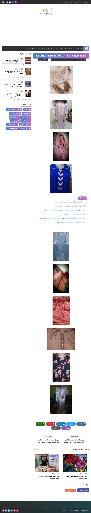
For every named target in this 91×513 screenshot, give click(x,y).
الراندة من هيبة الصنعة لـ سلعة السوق (75, 214)
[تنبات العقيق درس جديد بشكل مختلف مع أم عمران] (28, 84)
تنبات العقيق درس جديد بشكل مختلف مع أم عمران (14, 85)
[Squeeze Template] (88, 510)
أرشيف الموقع (68, 2)
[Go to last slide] (37, 449)
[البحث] (3, 2)
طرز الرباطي (15, 121)
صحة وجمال (79, 48)
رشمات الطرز (25, 117)
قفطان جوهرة (11, 124)
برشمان (26, 109)
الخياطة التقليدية (57, 48)
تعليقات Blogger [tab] (71, 491)
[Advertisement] (45, 31)
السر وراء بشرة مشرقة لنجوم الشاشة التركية (14, 94)
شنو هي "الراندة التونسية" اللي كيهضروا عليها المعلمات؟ (69, 206)
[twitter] (9, 510)
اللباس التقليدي (30, 48)
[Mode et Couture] (45, 12)
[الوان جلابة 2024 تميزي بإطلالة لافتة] (28, 71)
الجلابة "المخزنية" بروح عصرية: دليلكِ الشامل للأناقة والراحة (70, 222)
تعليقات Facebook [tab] (83, 490)
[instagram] (15, 2)
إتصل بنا (61, 2)
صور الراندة (25, 121)
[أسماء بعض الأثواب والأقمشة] (28, 60)
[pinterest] (7, 2)
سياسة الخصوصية (78, 2)
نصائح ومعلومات (69, 48)
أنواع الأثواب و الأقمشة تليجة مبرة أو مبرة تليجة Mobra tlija (70, 202)
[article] (48, 439)
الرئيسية (86, 2)
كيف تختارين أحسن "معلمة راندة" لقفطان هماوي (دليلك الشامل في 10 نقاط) (65, 210)
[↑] (45, 508)
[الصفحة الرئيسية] (86, 48)
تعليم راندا (25, 113)
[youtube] (14, 510)
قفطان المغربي (24, 124)
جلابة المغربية (14, 113)
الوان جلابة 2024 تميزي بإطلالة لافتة (14, 72)
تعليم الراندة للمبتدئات (13, 109)
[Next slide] (34, 449)
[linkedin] (10, 2)
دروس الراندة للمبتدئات (43, 48)
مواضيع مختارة (24, 128)
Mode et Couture (67, 510)
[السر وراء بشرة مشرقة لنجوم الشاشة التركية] (28, 93)
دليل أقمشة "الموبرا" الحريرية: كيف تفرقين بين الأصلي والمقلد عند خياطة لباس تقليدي (62, 218)
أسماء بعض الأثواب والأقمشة (14, 61)
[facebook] (13, 2)
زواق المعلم (13, 117)
